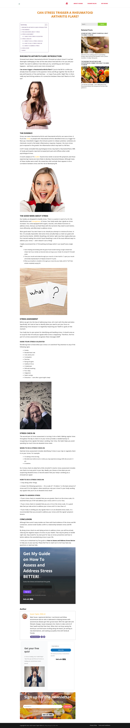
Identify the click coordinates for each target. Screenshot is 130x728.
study (28, 138)
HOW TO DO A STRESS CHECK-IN (33, 43)
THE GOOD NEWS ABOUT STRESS (31, 32)
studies (37, 157)
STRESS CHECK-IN (26, 38)
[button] (34, 676)
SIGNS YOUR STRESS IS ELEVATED (34, 36)
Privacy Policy (93, 725)
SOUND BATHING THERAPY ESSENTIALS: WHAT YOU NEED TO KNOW (94, 34)
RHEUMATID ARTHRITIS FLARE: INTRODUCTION (34, 27)
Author (24, 50)
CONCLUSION (25, 48)
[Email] (44, 637)
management (36, 221)
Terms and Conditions (104, 725)
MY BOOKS (104, 3)
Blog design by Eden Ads (51, 725)
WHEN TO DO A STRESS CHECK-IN (34, 41)
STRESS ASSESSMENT (27, 34)
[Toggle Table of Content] (45, 25)
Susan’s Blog (91, 3)
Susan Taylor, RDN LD (37, 614)
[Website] (42, 637)
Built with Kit (28, 599)
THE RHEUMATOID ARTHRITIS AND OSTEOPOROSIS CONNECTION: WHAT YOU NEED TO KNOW (95, 63)
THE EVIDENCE (25, 29)
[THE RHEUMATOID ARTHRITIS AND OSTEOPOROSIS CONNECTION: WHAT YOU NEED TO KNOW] (95, 80)
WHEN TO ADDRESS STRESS (32, 45)
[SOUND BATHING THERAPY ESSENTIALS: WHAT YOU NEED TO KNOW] (95, 50)
